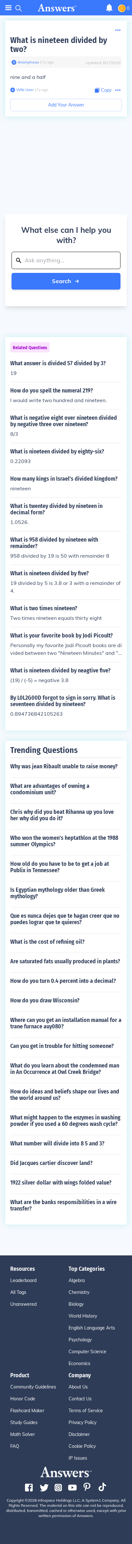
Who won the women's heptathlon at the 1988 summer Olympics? (64, 841)
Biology (76, 1304)
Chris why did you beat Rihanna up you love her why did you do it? (62, 815)
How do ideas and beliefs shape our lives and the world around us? (64, 1094)
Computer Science (87, 1351)
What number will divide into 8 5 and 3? (57, 1143)
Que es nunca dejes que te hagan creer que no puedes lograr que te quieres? (65, 919)
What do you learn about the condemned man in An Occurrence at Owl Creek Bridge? (64, 1069)
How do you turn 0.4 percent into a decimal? (63, 980)
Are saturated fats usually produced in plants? (65, 961)
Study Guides (23, 1422)
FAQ (14, 1446)
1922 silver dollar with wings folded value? (60, 1182)
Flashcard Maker (27, 1410)
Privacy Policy (82, 1422)
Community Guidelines (33, 1387)
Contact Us (80, 1399)
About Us (78, 1387)
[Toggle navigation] (8, 8)
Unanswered (23, 1304)
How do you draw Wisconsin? (44, 1000)
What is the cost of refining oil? (47, 941)
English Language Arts (92, 1328)
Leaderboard (23, 1280)
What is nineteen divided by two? (58, 44)
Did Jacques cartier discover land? (51, 1163)
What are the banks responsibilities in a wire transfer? (63, 1205)
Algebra (77, 1280)
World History (83, 1316)
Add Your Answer (66, 105)
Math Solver (22, 1434)
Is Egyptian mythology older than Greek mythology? (57, 893)
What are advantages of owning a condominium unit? (49, 789)
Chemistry (79, 1292)
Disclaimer (79, 1434)
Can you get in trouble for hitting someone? (62, 1046)
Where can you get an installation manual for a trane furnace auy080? (65, 1023)
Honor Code (22, 1399)
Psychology (80, 1340)
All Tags (18, 1292)
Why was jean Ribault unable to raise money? (64, 766)
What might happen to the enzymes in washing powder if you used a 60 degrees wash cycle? (65, 1120)
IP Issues (78, 1458)
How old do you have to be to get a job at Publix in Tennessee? (59, 867)
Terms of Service (86, 1410)
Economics (79, 1363)
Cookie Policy (82, 1446)
